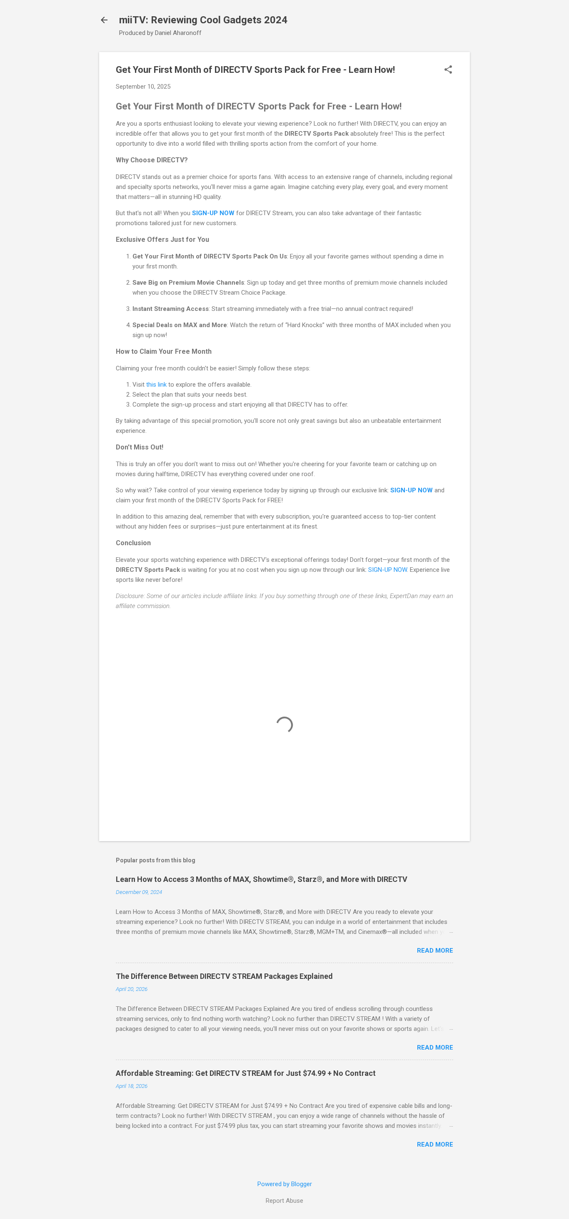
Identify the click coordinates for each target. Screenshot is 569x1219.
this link (156, 384)
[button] (448, 70)
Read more (435, 950)
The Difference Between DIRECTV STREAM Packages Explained (224, 976)
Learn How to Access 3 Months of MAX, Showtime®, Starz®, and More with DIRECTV (261, 879)
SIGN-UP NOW (213, 213)
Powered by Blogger (284, 1184)
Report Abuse (284, 1200)
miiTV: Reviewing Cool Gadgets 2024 (203, 20)
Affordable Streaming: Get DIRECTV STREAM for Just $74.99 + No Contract (246, 1073)
